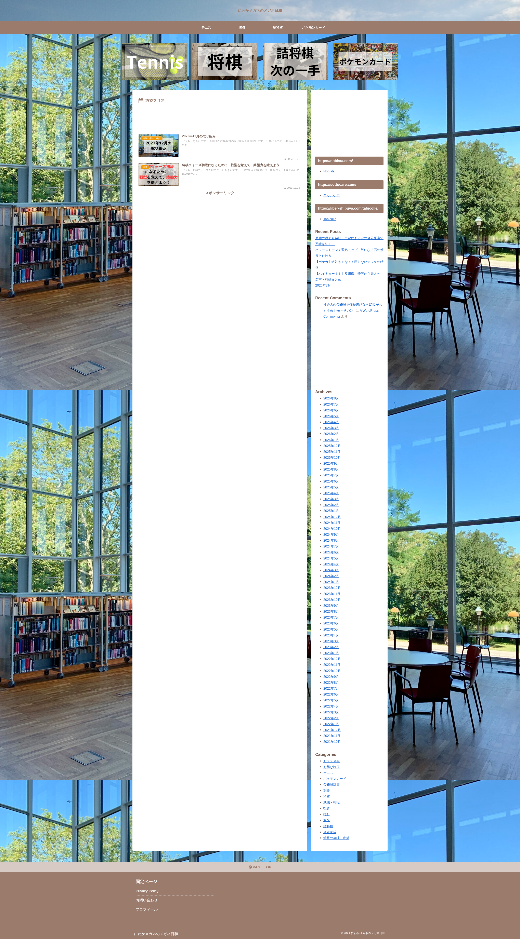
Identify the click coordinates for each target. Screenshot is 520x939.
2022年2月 (331, 718)
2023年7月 (331, 617)
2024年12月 (332, 516)
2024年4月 (331, 564)
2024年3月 (331, 570)
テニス (328, 773)
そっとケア (331, 195)
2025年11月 (331, 451)
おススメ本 (331, 761)
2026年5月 (331, 416)
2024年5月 (331, 558)
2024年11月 (331, 523)
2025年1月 (331, 511)
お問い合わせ (147, 900)
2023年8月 (331, 611)
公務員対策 (331, 784)
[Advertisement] (220, 116)
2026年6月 (331, 410)
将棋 (326, 796)
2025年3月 (331, 499)
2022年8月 (331, 682)
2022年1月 (331, 724)
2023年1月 (331, 653)
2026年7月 (323, 285)
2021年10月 (332, 741)
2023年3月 (331, 641)
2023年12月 (332, 588)
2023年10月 (332, 599)
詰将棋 (328, 826)
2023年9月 (331, 605)
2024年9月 (331, 534)
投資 (326, 808)
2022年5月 (331, 700)
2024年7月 (331, 546)
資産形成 (329, 832)
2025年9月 (331, 463)
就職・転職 (331, 802)
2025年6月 (331, 481)
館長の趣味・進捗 (336, 838)
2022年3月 (331, 712)
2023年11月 (331, 593)
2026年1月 (331, 439)
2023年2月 (331, 647)
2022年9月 (331, 676)
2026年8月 (331, 398)
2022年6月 (331, 694)
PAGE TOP (261, 867)
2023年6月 (331, 623)
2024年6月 (331, 552)
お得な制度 (331, 767)
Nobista (329, 171)
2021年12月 (332, 730)
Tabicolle (329, 219)
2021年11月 (331, 736)
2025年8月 (331, 469)
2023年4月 (331, 635)
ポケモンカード (334, 778)
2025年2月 (331, 505)
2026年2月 (331, 434)
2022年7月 (331, 688)
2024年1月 (331, 582)
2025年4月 (331, 493)
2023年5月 (331, 629)
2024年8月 (331, 540)
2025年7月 (331, 475)
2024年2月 (331, 576)
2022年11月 (331, 664)
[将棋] (224, 61)
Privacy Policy (147, 891)
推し (326, 814)
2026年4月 (331, 422)
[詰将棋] (295, 61)
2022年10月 (332, 670)
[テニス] (154, 61)
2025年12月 (332, 446)
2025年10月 (332, 457)
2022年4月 (331, 706)
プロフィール (147, 909)
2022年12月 (332, 659)
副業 (326, 790)
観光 (326, 820)
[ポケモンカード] (365, 61)
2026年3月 (331, 428)
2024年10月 (332, 528)
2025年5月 (331, 487)
